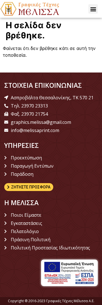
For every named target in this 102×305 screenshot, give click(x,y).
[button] (93, 9)
